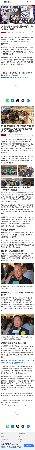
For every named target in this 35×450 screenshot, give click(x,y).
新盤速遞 (3, 32)
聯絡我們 (3, 433)
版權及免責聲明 (21, 433)
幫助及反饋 (20, 436)
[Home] (7, 1)
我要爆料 (20, 439)
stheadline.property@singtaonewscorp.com (15, 77)
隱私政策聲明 (4, 439)
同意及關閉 (28, 445)
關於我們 (3, 436)
